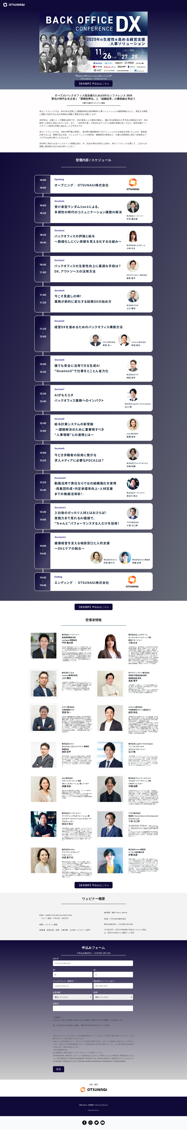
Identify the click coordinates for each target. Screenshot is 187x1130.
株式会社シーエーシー (73, 1055)
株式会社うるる (91, 1058)
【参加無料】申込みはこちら (93, 83)
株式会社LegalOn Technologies (90, 1061)
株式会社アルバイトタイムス (121, 1058)
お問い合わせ (83, 1105)
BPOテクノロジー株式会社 (109, 1055)
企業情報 (91, 1105)
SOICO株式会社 (62, 1058)
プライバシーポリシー (101, 1105)
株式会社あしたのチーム (90, 1055)
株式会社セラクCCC (70, 1061)
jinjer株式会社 (108, 1061)
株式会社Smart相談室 (77, 1058)
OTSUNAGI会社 (58, 1055)
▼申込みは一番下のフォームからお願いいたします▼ (93, 76)
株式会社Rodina (119, 1061)
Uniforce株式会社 (104, 1058)
